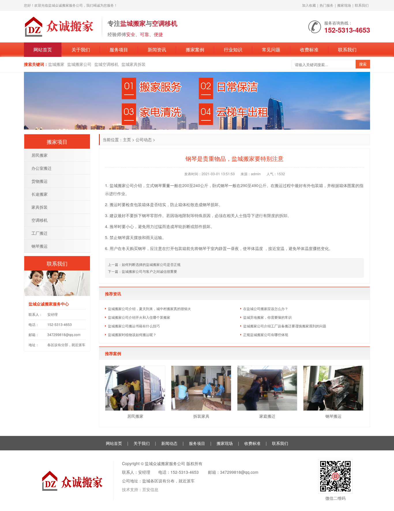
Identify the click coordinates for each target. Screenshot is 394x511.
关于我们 (81, 49)
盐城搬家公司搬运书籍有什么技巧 (134, 325)
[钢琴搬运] (333, 388)
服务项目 (119, 49)
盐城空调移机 (106, 64)
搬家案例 (195, 49)
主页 (127, 139)
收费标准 (309, 49)
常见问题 (271, 49)
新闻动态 (169, 443)
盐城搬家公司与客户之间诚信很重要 (149, 271)
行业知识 (233, 49)
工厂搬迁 (39, 233)
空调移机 (39, 220)
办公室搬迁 (41, 168)
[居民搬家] (135, 388)
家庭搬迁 (267, 416)
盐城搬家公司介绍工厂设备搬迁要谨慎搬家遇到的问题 (284, 325)
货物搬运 (39, 181)
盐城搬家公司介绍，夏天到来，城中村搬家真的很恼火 (149, 308)
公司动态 (144, 139)
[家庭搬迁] (267, 388)
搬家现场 (344, 5)
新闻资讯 (157, 49)
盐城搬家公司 (79, 64)
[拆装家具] (201, 388)
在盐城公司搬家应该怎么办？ (265, 308)
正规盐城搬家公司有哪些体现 (265, 334)
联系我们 (362, 5)
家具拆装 (39, 207)
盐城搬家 (56, 64)
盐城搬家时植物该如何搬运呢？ (132, 334)
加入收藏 (309, 5)
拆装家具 (201, 416)
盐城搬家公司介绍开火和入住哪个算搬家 (139, 317)
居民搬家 (135, 416)
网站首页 (42, 49)
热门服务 (326, 5)
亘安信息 (150, 489)
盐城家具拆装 (133, 64)
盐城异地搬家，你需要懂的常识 (267, 317)
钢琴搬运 (333, 416)
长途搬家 (39, 194)
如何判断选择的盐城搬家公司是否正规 (151, 264)
